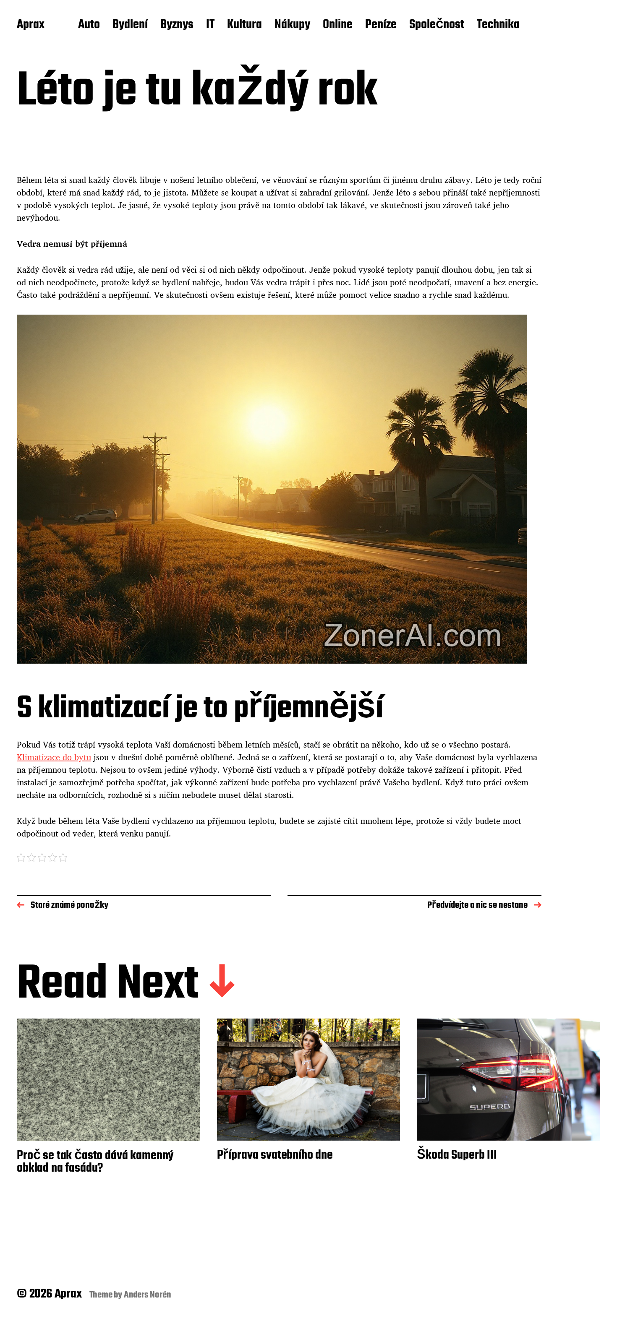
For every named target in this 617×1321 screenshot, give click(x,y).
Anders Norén (147, 1295)
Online (338, 25)
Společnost (436, 25)
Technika (498, 25)
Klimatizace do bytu (54, 757)
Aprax (30, 25)
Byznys (176, 25)
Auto (89, 25)
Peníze (381, 25)
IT (210, 25)
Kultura (244, 25)
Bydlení (130, 25)
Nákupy (292, 25)
